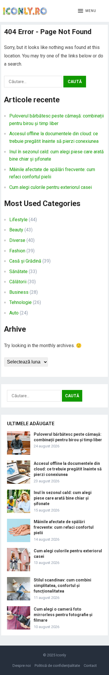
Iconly (61, 655)
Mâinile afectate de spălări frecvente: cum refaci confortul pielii (64, 527)
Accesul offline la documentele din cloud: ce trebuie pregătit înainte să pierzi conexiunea (68, 469)
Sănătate (18, 271)
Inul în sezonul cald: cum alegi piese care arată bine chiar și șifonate (63, 498)
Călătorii (17, 281)
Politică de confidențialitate (57, 665)
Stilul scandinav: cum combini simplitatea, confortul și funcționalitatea (62, 585)
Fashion (17, 251)
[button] (87, 11)
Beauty (16, 230)
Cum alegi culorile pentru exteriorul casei (50, 187)
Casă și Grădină (25, 261)
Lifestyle (18, 219)
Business (18, 292)
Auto (14, 313)
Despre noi (21, 665)
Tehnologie (20, 302)
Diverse (17, 240)
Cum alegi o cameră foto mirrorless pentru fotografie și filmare (63, 615)
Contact (90, 665)
